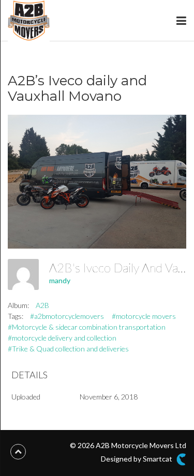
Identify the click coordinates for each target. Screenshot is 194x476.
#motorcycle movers (144, 316)
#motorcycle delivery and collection (62, 337)
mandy (59, 280)
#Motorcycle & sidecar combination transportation (87, 327)
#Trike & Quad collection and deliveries (68, 348)
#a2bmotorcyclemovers (67, 316)
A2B (42, 305)
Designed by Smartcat (137, 458)
